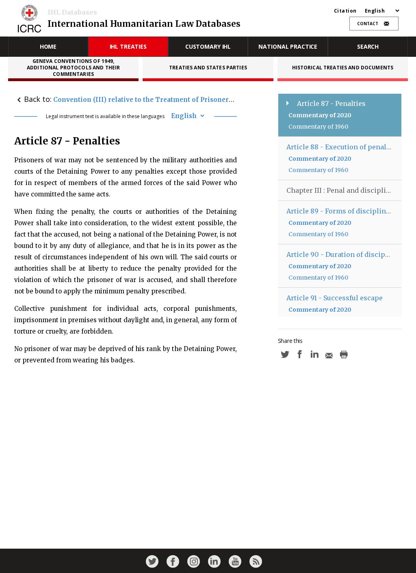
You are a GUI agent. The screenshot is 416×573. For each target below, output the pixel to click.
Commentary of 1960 (318, 126)
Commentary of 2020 (319, 115)
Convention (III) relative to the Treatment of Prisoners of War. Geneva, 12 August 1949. (193, 99)
